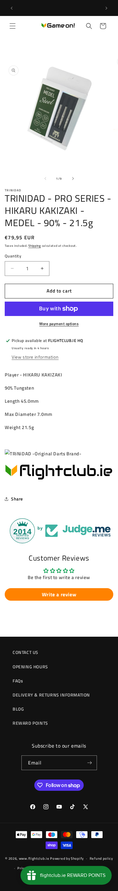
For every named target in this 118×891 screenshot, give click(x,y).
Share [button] (17, 498)
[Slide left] (45, 178)
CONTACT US (25, 652)
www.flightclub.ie (34, 858)
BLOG (18, 709)
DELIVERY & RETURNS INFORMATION (51, 695)
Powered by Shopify (67, 858)
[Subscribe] (90, 762)
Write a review (59, 594)
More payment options (59, 324)
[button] (13, 26)
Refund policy (101, 858)
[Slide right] (73, 178)
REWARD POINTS (30, 723)
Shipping (34, 245)
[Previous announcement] (12, 8)
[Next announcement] (106, 8)
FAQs (18, 680)
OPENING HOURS (30, 666)
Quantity (13, 256)
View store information (35, 357)
